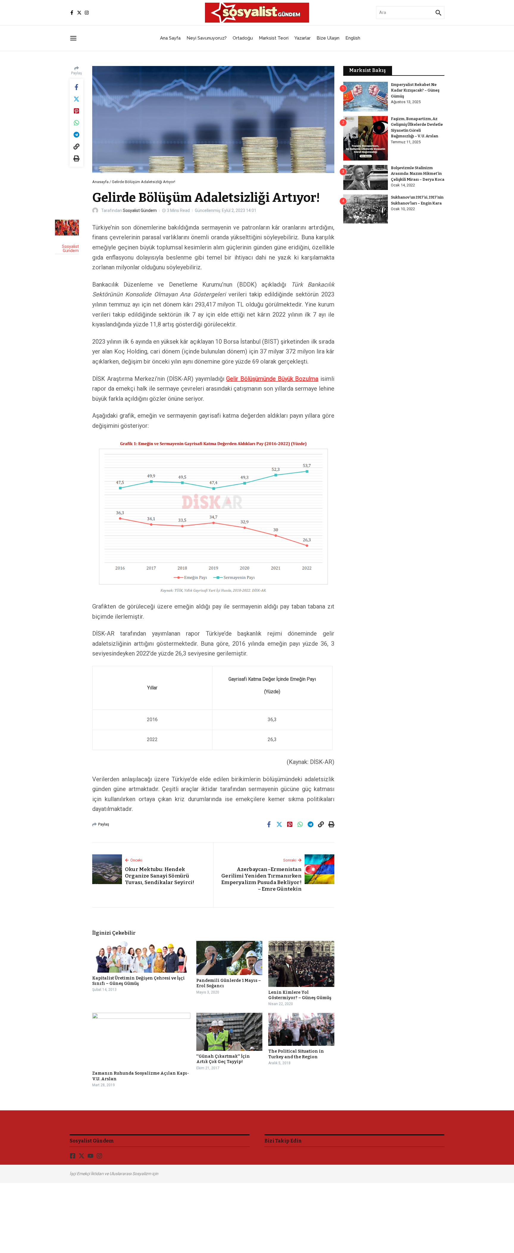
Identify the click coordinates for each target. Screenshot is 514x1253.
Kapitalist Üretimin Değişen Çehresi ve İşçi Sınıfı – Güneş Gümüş (138, 981)
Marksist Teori (274, 38)
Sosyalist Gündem (140, 210)
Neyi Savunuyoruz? (207, 38)
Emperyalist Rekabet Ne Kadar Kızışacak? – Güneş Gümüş (415, 90)
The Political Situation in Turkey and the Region (296, 1054)
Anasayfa (100, 182)
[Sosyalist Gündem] (67, 227)
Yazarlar (302, 38)
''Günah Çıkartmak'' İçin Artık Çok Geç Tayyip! (223, 1059)
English (352, 38)
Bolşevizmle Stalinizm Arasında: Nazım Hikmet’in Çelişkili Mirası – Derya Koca (417, 174)
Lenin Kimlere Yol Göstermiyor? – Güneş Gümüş (299, 995)
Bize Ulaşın (327, 38)
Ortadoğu (243, 38)
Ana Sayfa (170, 38)
